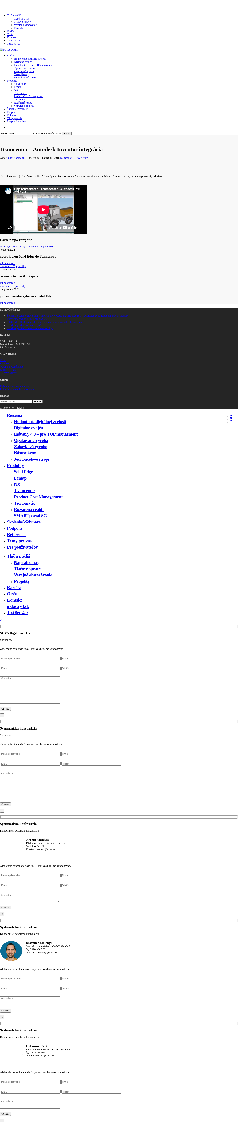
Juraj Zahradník (16, 157)
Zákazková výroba (30, 446)
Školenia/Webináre (24, 521)
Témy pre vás (19, 540)
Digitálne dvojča (28, 427)
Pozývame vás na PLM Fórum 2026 (27, 318)
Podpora (14, 528)
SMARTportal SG (30, 515)
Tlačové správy (8, 372)
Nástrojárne (25, 452)
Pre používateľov (22, 547)
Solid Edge (23, 471)
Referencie (16, 534)
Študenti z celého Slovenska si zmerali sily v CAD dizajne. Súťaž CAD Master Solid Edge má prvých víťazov (67, 315)
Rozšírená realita (29, 509)
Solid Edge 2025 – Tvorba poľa (24, 325)
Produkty (15, 465)
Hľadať (66, 133)
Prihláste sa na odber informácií (17, 389)
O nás (3, 360)
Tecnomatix (24, 503)
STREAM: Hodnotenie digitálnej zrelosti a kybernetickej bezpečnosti (45, 321)
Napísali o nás (8, 369)
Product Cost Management (38, 496)
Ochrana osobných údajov (14, 385)
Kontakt (4, 363)
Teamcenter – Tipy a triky (74, 157)
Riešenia (14, 415)
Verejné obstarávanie (11, 366)
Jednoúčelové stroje (31, 459)
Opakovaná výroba (31, 440)
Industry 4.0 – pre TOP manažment (46, 434)
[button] (1, 620)
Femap (20, 478)
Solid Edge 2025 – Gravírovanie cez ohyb (30, 328)
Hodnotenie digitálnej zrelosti (40, 421)
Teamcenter (24, 490)
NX (17, 484)
